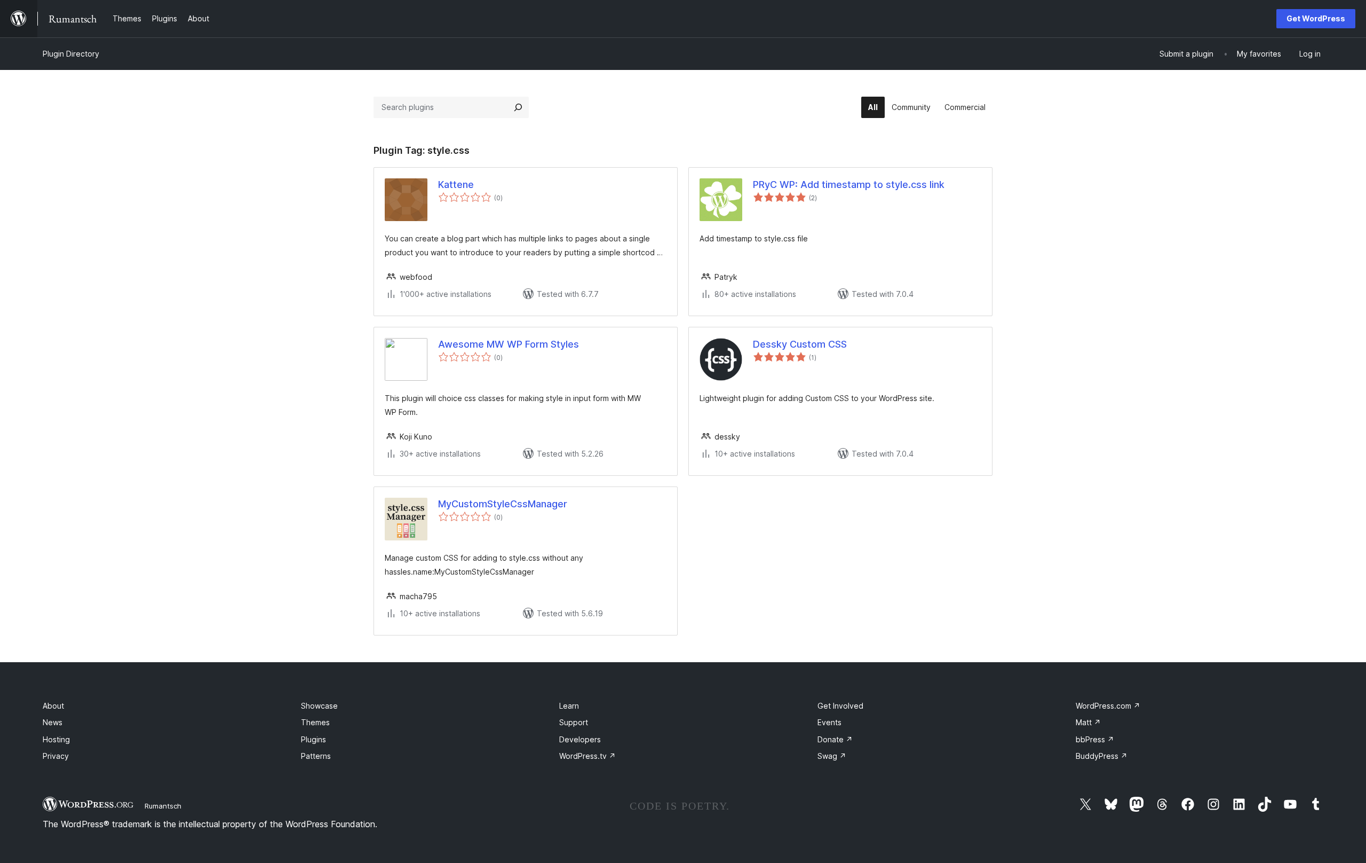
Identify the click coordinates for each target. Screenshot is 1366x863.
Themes (315, 722)
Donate (835, 739)
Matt (1088, 722)
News (52, 722)
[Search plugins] (518, 107)
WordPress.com (1108, 705)
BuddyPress (1101, 755)
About (53, 705)
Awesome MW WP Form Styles (508, 344)
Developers (580, 739)
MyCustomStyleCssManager (502, 503)
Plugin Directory (71, 53)
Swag (831, 755)
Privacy (56, 755)
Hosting (56, 739)
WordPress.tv (587, 755)
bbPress (1095, 739)
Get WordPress (1315, 18)
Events (829, 722)
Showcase (319, 705)
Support (573, 722)
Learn (569, 705)
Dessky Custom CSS (800, 344)
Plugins (313, 739)
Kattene (456, 184)
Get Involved (840, 705)
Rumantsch (163, 806)
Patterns (316, 755)
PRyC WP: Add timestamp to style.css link (848, 184)
